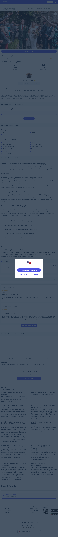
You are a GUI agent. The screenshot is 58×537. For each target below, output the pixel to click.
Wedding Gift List (34, 512)
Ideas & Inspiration (34, 510)
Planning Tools (33, 506)
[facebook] (27, 374)
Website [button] (11, 358)
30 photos (5, 55)
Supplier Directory (34, 508)
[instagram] (30, 374)
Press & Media (7, 510)
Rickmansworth (14, 58)
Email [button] (29, 358)
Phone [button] (48, 358)
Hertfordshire (6, 58)
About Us (6, 506)
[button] (56, 30)
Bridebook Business (21, 506)
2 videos (14, 55)
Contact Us (6, 512)
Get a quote (30, 51)
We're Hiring (7, 508)
